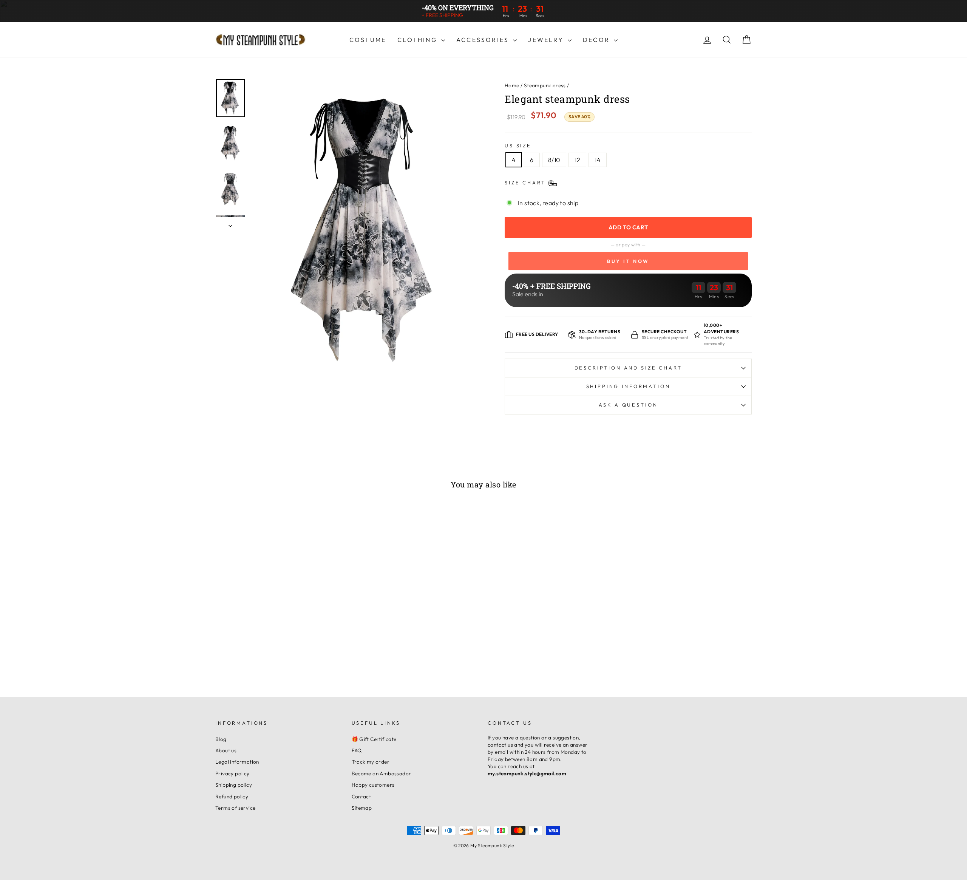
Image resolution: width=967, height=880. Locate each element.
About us (225, 750)
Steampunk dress (545, 85)
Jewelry (547, 39)
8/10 (554, 160)
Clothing (418, 39)
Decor (597, 39)
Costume (367, 39)
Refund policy (231, 796)
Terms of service (235, 807)
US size (518, 145)
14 (598, 160)
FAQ (357, 750)
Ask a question (628, 405)
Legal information (237, 761)
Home (512, 85)
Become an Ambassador (381, 773)
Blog (221, 739)
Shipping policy (233, 784)
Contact (361, 796)
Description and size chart (628, 368)
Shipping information (628, 386)
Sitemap (362, 807)
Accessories (483, 39)
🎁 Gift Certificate (374, 739)
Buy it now (628, 261)
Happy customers (373, 784)
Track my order (371, 761)
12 (577, 160)
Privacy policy (232, 773)
